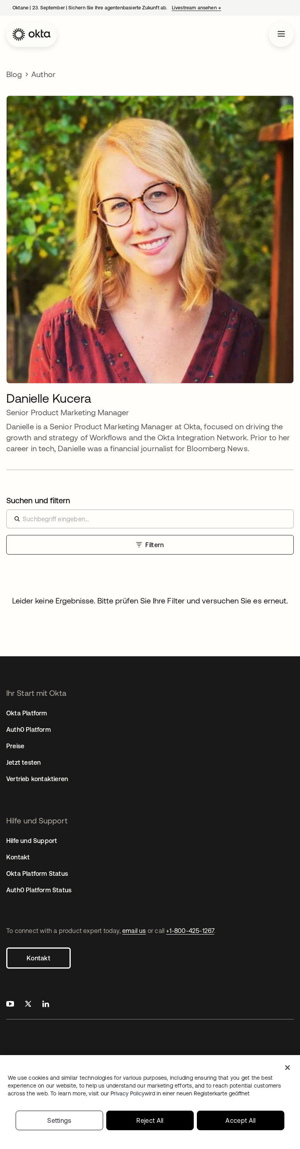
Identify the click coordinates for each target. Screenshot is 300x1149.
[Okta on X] (28, 1005)
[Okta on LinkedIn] (46, 1005)
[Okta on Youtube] (10, 1005)
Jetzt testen (23, 762)
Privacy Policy (180, 1093)
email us (134, 930)
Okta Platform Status (37, 873)
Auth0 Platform (28, 729)
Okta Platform (26, 713)
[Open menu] (281, 34)
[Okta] (31, 34)
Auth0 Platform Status (38, 889)
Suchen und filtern (38, 500)
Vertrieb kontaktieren (37, 778)
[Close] (287, 1067)
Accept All (240, 1120)
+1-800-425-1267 (190, 930)
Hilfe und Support (31, 840)
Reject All (149, 1120)
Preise (15, 745)
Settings (59, 1120)
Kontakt (38, 958)
